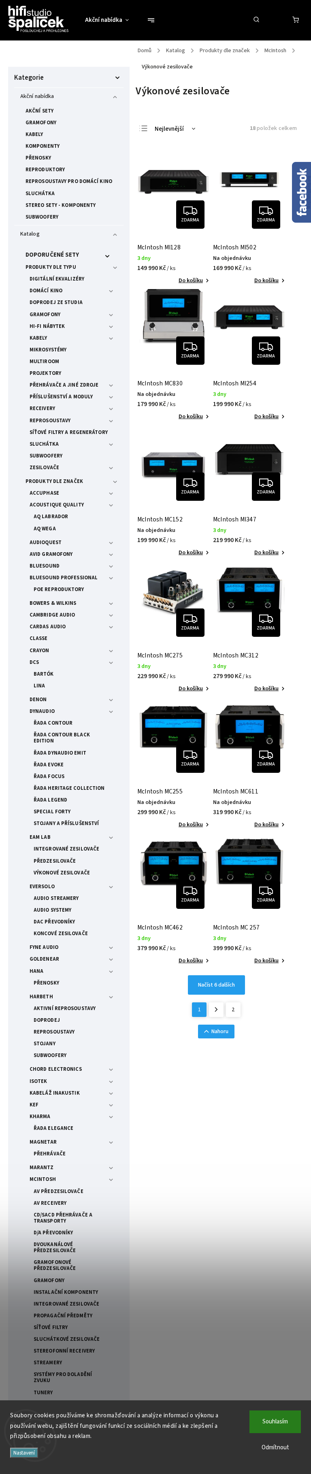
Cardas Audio (48, 626)
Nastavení (24, 1453)
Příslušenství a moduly (61, 396)
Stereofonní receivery (64, 1351)
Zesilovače (44, 467)
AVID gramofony (51, 554)
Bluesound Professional (64, 577)
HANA (36, 971)
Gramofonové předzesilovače (55, 1265)
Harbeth (41, 996)
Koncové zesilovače (61, 933)
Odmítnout (275, 1447)
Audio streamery (56, 898)
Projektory (45, 373)
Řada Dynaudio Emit (60, 753)
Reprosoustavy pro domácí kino (69, 181)
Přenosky (38, 158)
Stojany (44, 1043)
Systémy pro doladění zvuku (63, 1377)
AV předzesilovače (58, 1191)
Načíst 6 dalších (216, 985)
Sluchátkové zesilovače (67, 1339)
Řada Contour (53, 723)
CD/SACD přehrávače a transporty (63, 1218)
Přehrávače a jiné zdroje (64, 385)
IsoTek (38, 1081)
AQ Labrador (51, 516)
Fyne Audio (44, 947)
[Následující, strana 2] (216, 1009)
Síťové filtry (51, 1327)
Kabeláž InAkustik (55, 1093)
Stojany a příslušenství (66, 823)
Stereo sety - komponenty (61, 205)
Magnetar (43, 1142)
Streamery (48, 1362)
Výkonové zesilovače (62, 872)
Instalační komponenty (66, 1292)
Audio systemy (52, 910)
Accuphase (44, 493)
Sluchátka (40, 193)
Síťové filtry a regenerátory (69, 432)
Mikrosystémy (48, 349)
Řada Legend (50, 800)
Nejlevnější (169, 129)
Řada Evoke (49, 764)
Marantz (41, 1167)
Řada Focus (49, 776)
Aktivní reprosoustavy (65, 1008)
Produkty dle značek (54, 481)
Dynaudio (42, 711)
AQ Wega (45, 528)
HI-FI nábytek (47, 326)
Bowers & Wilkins (53, 603)
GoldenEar (44, 959)
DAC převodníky (54, 921)
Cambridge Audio (52, 615)
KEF (34, 1104)
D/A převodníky (53, 1232)
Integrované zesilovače (66, 849)
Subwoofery (42, 217)
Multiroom (44, 361)
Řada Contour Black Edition (62, 737)
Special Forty (52, 811)
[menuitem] (111, 20)
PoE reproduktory (59, 589)
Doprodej (47, 1020)
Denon (38, 699)
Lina (39, 685)
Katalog (30, 234)
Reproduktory (45, 169)
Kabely (34, 134)
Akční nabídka (37, 96)
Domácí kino (46, 290)
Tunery (43, 1392)
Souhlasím (275, 1421)
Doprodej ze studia (56, 302)
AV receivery (50, 1203)
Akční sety (39, 111)
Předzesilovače (55, 861)
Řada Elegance (53, 1128)
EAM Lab (40, 837)
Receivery (42, 408)
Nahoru (219, 1031)
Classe (39, 638)
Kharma (40, 1116)
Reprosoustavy (50, 420)
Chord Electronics (56, 1069)
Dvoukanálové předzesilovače (55, 1247)
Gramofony (41, 122)
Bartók (44, 674)
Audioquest (46, 542)
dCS (34, 662)
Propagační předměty (63, 1315)
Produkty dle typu (51, 267)
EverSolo (42, 886)
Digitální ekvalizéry (57, 279)
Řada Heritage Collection (69, 788)
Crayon (39, 650)
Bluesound (45, 566)
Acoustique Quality (57, 504)
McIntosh (43, 1179)
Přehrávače (50, 1153)
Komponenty (43, 146)
